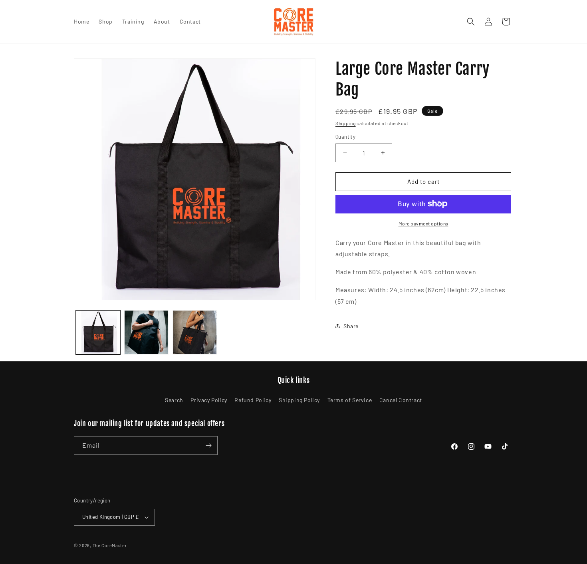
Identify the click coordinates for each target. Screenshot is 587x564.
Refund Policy (252, 400)
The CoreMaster (110, 545)
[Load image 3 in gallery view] (195, 332)
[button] (471, 21)
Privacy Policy (208, 400)
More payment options (423, 223)
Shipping (345, 123)
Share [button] (351, 326)
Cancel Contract (400, 400)
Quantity (345, 137)
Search (174, 400)
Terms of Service (349, 400)
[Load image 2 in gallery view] (146, 332)
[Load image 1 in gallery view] (98, 332)
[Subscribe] (208, 445)
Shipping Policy (299, 400)
